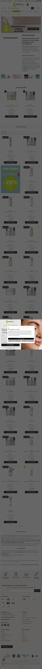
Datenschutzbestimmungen (26, 327)
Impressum (32, 327)
